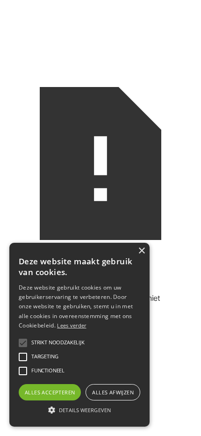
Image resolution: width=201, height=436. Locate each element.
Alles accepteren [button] (50, 392)
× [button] (141, 250)
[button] (23, 343)
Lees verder (71, 325)
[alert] (79, 335)
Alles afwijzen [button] (113, 392)
